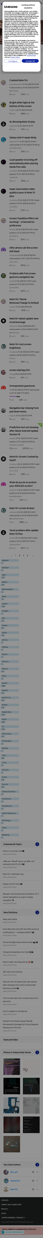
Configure (12, 61)
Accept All (30, 61)
